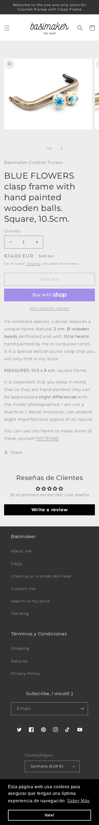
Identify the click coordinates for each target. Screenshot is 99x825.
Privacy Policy (25, 673)
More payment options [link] (49, 308)
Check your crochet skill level (41, 576)
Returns (19, 661)
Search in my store (30, 601)
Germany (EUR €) (47, 766)
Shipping (33, 263)
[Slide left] (37, 148)
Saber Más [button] (78, 800)
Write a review (49, 509)
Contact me (23, 588)
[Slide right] (62, 148)
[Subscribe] (82, 708)
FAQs (16, 563)
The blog (20, 613)
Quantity (12, 231)
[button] (7, 28)
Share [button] (16, 452)
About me (21, 551)
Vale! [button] (49, 815)
